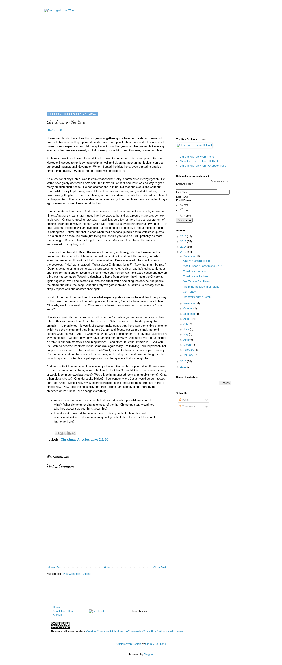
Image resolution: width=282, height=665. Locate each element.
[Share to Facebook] (69, 433)
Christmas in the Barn (196, 276)
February (189, 349)
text (186, 210)
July (186, 324)
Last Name (182, 196)
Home (107, 567)
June (186, 329)
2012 (183, 361)
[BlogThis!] (61, 433)
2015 (183, 241)
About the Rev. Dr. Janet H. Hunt (199, 161)
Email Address (184, 183)
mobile (187, 215)
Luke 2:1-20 (54, 130)
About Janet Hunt (63, 611)
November (190, 303)
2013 (183, 251)
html (186, 205)
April (186, 339)
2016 (183, 236)
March (187, 344)
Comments (188, 406)
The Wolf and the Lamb (197, 297)
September (190, 313)
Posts (185, 399)
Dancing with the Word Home (197, 156)
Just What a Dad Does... (197, 281)
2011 (183, 366)
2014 (183, 246)
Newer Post (55, 567)
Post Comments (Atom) (77, 573)
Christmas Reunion (194, 271)
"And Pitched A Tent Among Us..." (202, 266)
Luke (85, 439)
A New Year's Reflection (197, 260)
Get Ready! (189, 291)
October (188, 308)
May (186, 334)
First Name (182, 192)
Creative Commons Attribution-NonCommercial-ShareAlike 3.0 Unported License (134, 631)
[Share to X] (65, 433)
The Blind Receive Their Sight (201, 286)
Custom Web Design (128, 644)
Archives (58, 614)
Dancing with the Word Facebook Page (203, 165)
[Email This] (57, 433)
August (187, 318)
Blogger (148, 654)
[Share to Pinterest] (74, 433)
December (190, 256)
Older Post (159, 567)
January (188, 355)
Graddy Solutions (155, 644)
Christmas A (70, 439)
